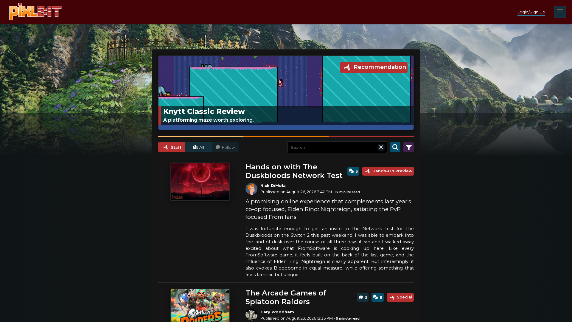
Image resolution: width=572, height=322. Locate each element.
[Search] (395, 147)
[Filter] (408, 147)
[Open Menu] (560, 12)
